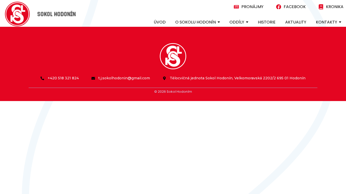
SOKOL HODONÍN (56, 13)
